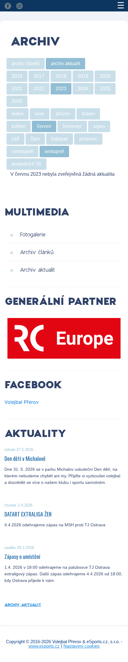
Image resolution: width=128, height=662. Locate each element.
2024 (83, 88)
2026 (17, 101)
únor (39, 113)
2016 (17, 76)
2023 (61, 88)
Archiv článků (37, 252)
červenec (72, 126)
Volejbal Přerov (21, 402)
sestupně (54, 151)
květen (19, 126)
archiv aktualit (65, 63)
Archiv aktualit (37, 269)
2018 (61, 76)
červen (44, 126)
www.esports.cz (44, 646)
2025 (105, 88)
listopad (59, 138)
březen (63, 113)
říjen (35, 138)
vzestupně (22, 151)
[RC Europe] (64, 338)
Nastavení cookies (81, 646)
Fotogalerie (33, 234)
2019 (83, 76)
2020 (105, 76)
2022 (39, 88)
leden (18, 113)
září (15, 138)
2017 (39, 76)
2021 (17, 88)
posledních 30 (26, 163)
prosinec (88, 138)
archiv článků (26, 63)
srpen (99, 126)
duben (88, 113)
